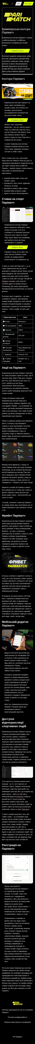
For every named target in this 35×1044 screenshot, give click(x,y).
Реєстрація (28, 3)
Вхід (18, 3)
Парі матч (25, 809)
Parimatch (20, 797)
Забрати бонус (17, 247)
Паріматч (5, 281)
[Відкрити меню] (12, 3)
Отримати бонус (17, 51)
